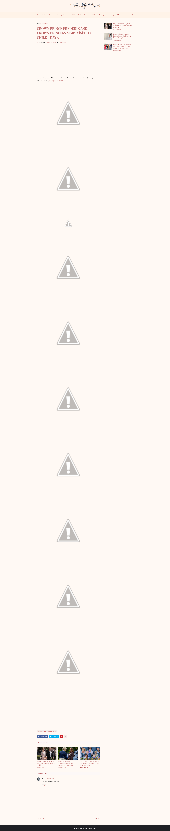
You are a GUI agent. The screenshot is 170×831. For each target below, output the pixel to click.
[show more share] (65, 736)
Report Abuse (92, 828)
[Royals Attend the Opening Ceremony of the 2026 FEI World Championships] (108, 47)
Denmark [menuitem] (66, 15)
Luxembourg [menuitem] (110, 15)
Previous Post (42, 819)
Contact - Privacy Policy (80, 828)
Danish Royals (44, 23)
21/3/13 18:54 (50, 778)
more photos (53, 80)
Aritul (44, 778)
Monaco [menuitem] (86, 15)
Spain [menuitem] (79, 15)
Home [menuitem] (38, 15)
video (61, 80)
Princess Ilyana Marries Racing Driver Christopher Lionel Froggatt (122, 36)
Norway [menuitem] (101, 15)
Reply (43, 785)
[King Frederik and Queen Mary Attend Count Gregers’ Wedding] (108, 26)
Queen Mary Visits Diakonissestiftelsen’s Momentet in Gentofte (65, 763)
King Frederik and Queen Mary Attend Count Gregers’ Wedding (46, 763)
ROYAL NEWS (52, 731)
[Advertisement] (68, 60)
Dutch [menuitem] (73, 15)
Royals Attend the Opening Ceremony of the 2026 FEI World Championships (122, 46)
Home (38, 23)
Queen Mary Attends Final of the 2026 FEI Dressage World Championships (89, 763)
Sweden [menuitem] (51, 15)
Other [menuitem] (118, 15)
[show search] (131, 15)
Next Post (96, 819)
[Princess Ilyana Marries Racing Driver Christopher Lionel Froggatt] (108, 36)
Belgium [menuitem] (94, 15)
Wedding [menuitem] (59, 15)
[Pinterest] (61, 736)
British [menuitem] (44, 15)
